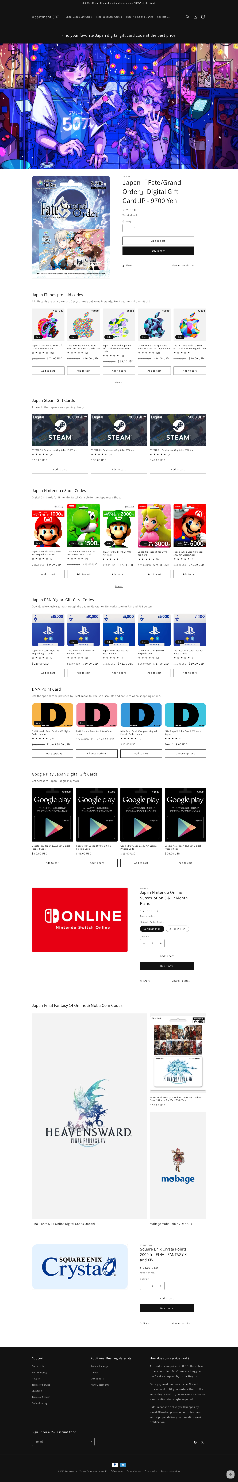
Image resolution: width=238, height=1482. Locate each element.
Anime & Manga (99, 1366)
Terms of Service (41, 1384)
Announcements (100, 1384)
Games (95, 1372)
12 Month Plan (152, 928)
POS (80, 1471)
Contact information (170, 1471)
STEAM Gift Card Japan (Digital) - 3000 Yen (113, 450)
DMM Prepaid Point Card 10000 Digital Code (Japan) (51, 733)
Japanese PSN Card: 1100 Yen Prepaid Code (188, 652)
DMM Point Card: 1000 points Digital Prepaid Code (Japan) (138, 733)
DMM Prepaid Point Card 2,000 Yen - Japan (183, 733)
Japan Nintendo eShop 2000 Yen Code (117, 553)
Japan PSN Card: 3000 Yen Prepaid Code (151, 652)
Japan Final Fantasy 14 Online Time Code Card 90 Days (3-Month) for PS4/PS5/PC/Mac (175, 1099)
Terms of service (134, 1471)
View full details (181, 265)
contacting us (188, 1376)
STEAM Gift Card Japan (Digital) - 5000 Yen (171, 450)
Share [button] (129, 265)
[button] (187, 17)
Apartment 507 (72, 1471)
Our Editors (97, 1378)
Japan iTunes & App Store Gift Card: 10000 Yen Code (47, 347)
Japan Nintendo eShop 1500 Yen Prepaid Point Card (81, 553)
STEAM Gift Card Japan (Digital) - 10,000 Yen (54, 450)
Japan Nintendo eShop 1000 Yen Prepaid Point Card (46, 553)
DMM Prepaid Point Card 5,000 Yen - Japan (94, 733)
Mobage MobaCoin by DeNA (169, 1224)
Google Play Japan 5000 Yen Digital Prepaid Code (94, 847)
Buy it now (158, 250)
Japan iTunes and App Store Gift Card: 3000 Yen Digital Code (154, 347)
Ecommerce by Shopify (97, 1471)
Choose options (52, 753)
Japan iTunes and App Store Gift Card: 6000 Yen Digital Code (83, 347)
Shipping (37, 1390)
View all (119, 382)
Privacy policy (151, 1471)
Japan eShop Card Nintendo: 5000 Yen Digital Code (188, 553)
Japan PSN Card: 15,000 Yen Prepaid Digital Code (46, 652)
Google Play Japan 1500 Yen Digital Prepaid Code (138, 847)
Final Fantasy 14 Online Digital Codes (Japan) (63, 1224)
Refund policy (39, 1403)
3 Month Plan (177, 928)
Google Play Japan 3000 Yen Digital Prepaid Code (183, 847)
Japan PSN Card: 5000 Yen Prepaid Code (116, 652)
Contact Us (38, 1366)
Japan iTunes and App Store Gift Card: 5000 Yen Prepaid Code (117, 348)
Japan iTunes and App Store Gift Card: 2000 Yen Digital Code (190, 347)
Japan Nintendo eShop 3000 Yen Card (152, 553)
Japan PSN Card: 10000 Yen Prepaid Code (81, 652)
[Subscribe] (90, 1442)
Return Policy (39, 1372)
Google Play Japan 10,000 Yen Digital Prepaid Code (51, 847)
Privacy (36, 1378)
